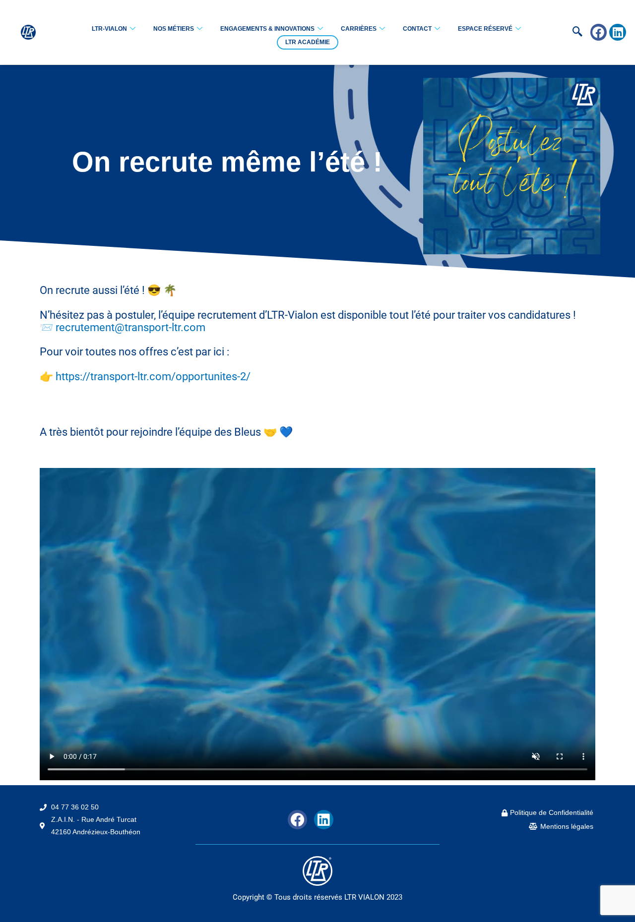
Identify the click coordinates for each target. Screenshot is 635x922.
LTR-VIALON (109, 28)
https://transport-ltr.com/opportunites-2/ (153, 376)
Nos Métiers (173, 28)
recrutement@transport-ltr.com (130, 327)
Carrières (359, 28)
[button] (562, 32)
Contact (417, 28)
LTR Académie (307, 42)
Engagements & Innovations (267, 28)
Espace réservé (485, 28)
